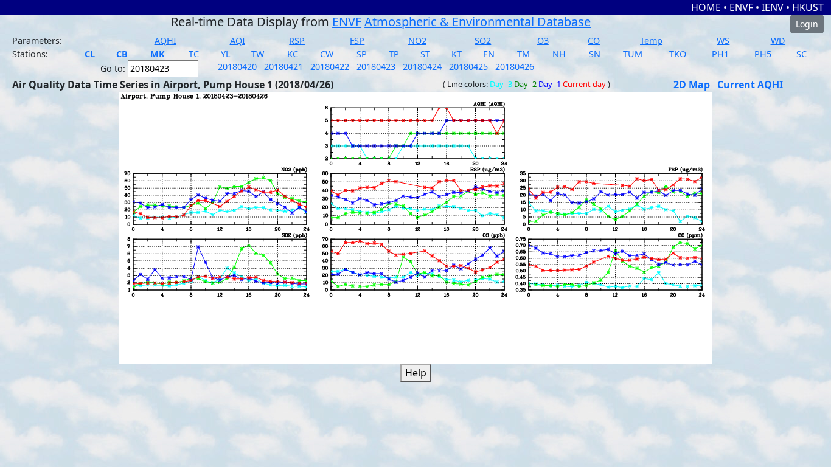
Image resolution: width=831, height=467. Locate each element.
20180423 (377, 66)
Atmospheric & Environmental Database (477, 21)
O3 (543, 40)
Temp (651, 40)
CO (594, 40)
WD (778, 40)
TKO (677, 54)
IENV (774, 7)
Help (415, 372)
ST (425, 54)
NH (559, 54)
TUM (632, 54)
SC (801, 54)
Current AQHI (750, 84)
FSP (357, 40)
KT (456, 54)
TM (523, 54)
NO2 (417, 40)
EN (489, 54)
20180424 (423, 66)
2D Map (691, 84)
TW (257, 54)
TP (394, 54)
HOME (707, 7)
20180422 (331, 66)
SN (594, 54)
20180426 (516, 66)
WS (723, 40)
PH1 (720, 54)
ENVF (742, 7)
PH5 (762, 54)
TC (194, 54)
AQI (237, 40)
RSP (297, 40)
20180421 (284, 66)
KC (292, 54)
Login (807, 24)
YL (226, 54)
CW (326, 54)
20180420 (238, 66)
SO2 (483, 40)
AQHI (165, 40)
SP (361, 54)
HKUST (808, 7)
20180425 (469, 66)
